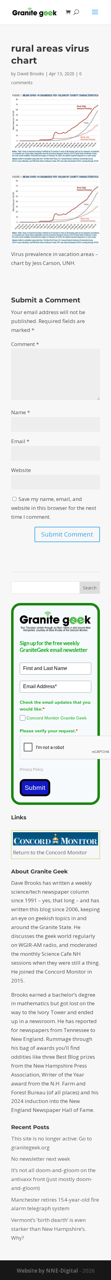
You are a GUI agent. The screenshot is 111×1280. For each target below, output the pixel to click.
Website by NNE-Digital (47, 1270)
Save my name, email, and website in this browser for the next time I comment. (53, 507)
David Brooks (30, 74)
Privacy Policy (31, 769)
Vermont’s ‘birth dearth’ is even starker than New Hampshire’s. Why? (48, 1228)
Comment (25, 344)
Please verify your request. (48, 730)
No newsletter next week (40, 1158)
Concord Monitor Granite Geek (57, 717)
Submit (35, 787)
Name (20, 412)
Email (20, 441)
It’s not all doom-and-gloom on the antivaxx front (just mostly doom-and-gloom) (53, 1179)
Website (21, 470)
